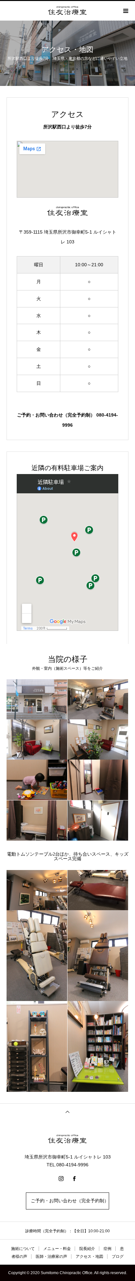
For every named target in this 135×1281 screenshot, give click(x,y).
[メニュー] (125, 11)
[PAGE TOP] (67, 1111)
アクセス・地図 (89, 1256)
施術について (23, 1248)
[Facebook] (74, 1178)
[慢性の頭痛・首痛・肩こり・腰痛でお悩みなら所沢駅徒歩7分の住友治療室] (67, 1139)
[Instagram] (61, 1178)
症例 (107, 1248)
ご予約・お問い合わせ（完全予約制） (67, 1200)
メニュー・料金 (57, 1248)
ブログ (118, 1256)
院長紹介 (87, 1248)
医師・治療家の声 (51, 1256)
